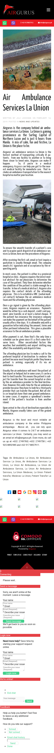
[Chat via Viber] (13, 519)
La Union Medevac (23, 472)
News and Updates (29, 122)
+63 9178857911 (27, 22)
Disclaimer (37, 555)
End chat (11, 693)
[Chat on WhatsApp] (4, 23)
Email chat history (16, 737)
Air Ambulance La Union (22, 458)
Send (29, 701)
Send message (13, 621)
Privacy (9, 555)
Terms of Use (17, 555)
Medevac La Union (21, 476)
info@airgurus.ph (46, 22)
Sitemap (44, 555)
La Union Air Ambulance (23, 465)
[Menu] (46, 9)
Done (10, 746)
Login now (11, 673)
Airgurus (18, 166)
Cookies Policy (27, 555)
